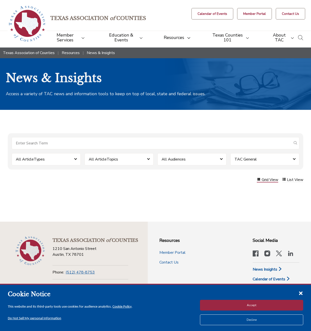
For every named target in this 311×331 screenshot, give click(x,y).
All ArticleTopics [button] (103, 159)
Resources (71, 53)
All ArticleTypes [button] (30, 159)
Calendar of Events (269, 279)
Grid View (270, 179)
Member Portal (172, 252)
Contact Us (169, 262)
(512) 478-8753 (80, 272)
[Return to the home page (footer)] (30, 250)
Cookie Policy (121, 307)
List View (295, 179)
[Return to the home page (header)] (27, 24)
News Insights (265, 269)
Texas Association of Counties (29, 53)
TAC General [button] (245, 159)
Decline (252, 320)
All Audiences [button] (174, 159)
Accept (251, 305)
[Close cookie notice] (300, 293)
